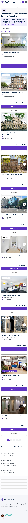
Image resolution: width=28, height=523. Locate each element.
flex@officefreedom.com (10, 24)
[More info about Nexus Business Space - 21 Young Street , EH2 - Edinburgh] (14, 292)
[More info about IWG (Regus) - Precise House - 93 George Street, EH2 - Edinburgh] (14, 332)
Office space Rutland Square (7, 467)
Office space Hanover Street (7, 457)
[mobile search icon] (23, 2)
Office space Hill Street (6, 460)
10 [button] (8, 268)
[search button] (14, 2)
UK (5, 7)
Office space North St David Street (8, 465)
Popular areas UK (5, 487)
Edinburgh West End (22, 7)
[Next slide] (24, 42)
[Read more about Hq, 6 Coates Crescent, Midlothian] (14, 60)
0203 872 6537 (20, 2)
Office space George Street (7, 455)
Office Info (14, 70)
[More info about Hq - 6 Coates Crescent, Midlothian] (14, 49)
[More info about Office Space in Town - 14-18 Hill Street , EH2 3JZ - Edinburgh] (14, 413)
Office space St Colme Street (7, 472)
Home (2, 7)
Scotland (9, 7)
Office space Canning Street (7, 450)
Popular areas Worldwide (7, 490)
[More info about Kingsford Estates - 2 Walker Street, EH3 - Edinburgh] (14, 90)
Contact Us (3, 510)
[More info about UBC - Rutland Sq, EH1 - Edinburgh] (14, 172)
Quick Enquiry (14, 66)
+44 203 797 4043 (11, 62)
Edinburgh (15, 7)
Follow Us (3, 484)
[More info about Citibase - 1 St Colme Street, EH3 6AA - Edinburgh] (14, 252)
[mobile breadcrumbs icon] (26, 2)
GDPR (2, 481)
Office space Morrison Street (7, 463)
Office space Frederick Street (7, 453)
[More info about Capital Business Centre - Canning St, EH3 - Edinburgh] (14, 130)
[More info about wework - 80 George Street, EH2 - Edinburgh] (14, 372)
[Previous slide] (3, 42)
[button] (22, 249)
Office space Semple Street (7, 470)
